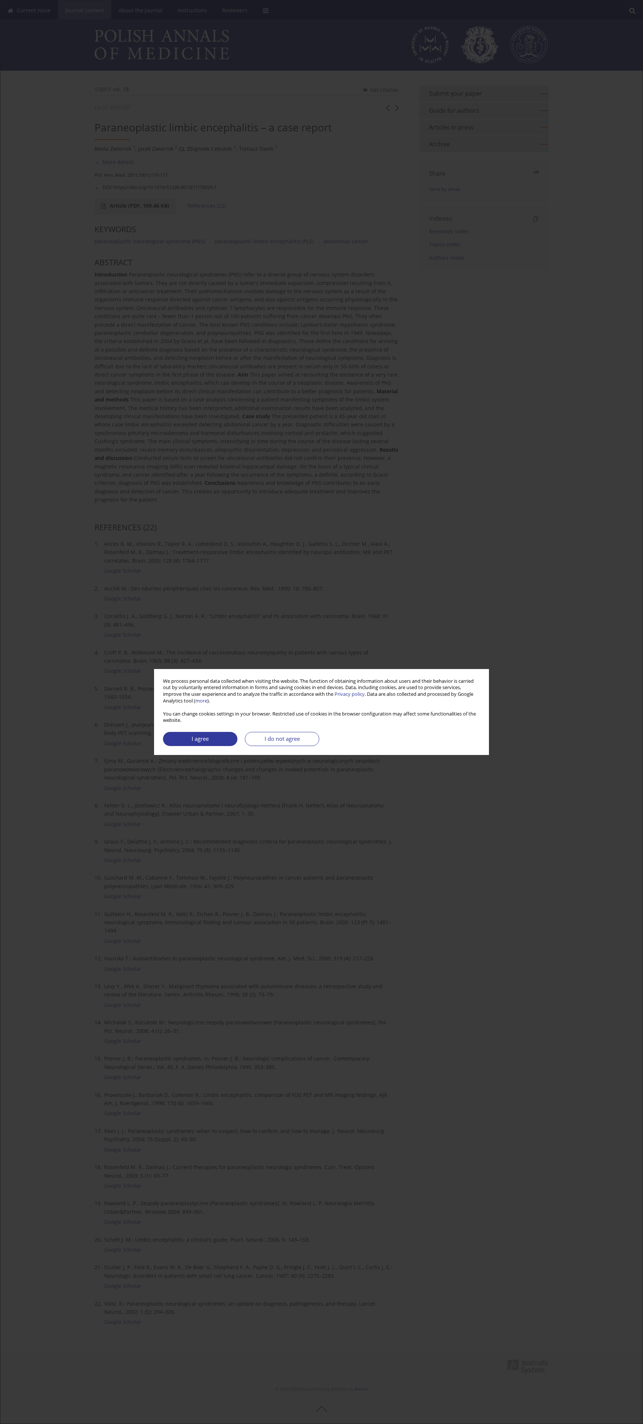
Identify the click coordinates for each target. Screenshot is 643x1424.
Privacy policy (350, 694)
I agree (200, 739)
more (201, 701)
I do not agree (282, 739)
